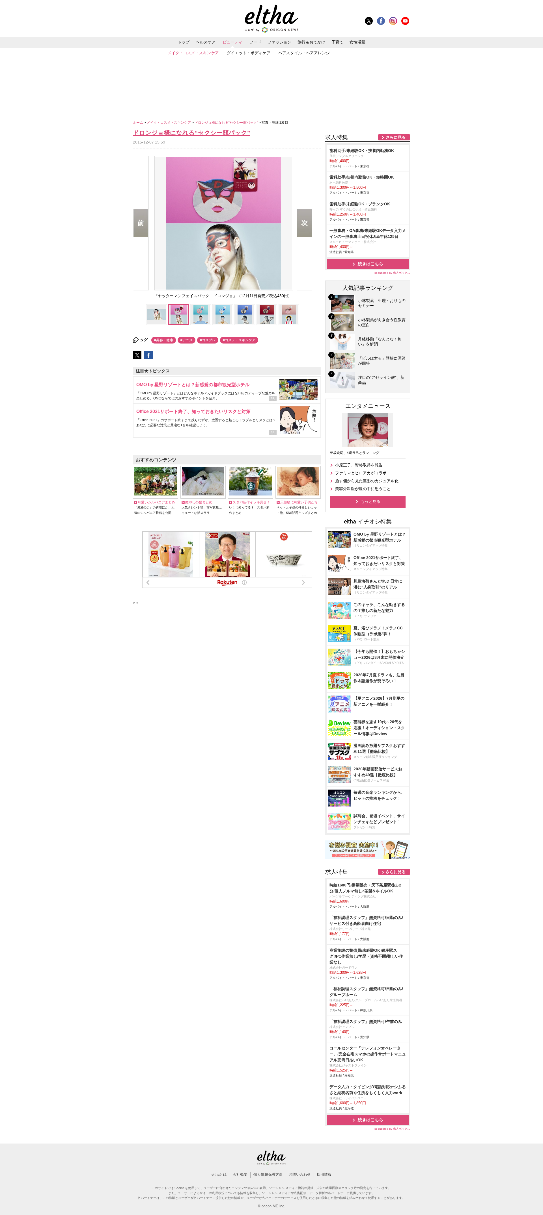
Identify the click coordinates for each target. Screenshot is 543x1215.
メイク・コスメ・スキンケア (193, 53)
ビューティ (232, 42)
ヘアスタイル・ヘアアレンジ (304, 53)
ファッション (279, 42)
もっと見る (370, 501)
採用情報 (324, 1174)
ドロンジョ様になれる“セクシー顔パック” (227, 123)
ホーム (138, 123)
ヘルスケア (206, 42)
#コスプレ (208, 340)
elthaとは (219, 1174)
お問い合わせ (300, 1174)
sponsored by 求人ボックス (392, 272)
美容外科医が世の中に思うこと (363, 488)
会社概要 (240, 1174)
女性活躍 (357, 42)
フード (255, 42)
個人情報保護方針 (268, 1174)
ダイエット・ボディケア (248, 53)
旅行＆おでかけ (311, 42)
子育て (337, 42)
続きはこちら (370, 263)
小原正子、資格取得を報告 (359, 465)
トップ (183, 42)
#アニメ (186, 340)
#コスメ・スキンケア (239, 340)
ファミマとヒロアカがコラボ (361, 473)
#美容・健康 (163, 340)
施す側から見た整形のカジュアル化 (366, 481)
